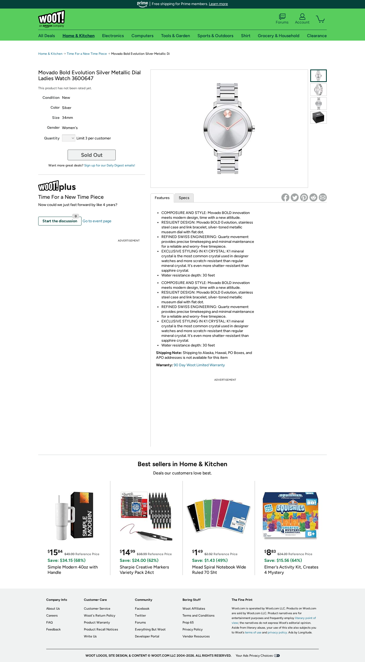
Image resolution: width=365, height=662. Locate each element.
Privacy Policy (193, 629)
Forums (282, 22)
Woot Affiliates (194, 608)
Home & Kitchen (50, 54)
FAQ (49, 622)
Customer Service (97, 608)
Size (56, 117)
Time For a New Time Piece (87, 54)
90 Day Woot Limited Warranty (199, 365)
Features (162, 198)
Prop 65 (188, 622)
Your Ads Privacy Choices (254, 655)
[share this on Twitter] (295, 197)
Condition (51, 97)
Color (55, 107)
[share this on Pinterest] (304, 197)
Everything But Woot (150, 629)
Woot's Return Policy (99, 615)
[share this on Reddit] (313, 197)
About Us (53, 608)
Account (302, 22)
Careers (52, 615)
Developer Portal (147, 636)
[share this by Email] (323, 197)
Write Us (90, 636)
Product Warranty (97, 622)
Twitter (140, 615)
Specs (184, 198)
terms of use (253, 632)
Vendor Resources (196, 636)
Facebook (142, 608)
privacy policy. (278, 632)
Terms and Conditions (199, 615)
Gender (53, 127)
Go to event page (97, 221)
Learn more (218, 4)
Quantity (52, 138)
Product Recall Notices (101, 629)
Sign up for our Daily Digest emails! (109, 165)
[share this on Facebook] (285, 197)
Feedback (53, 629)
